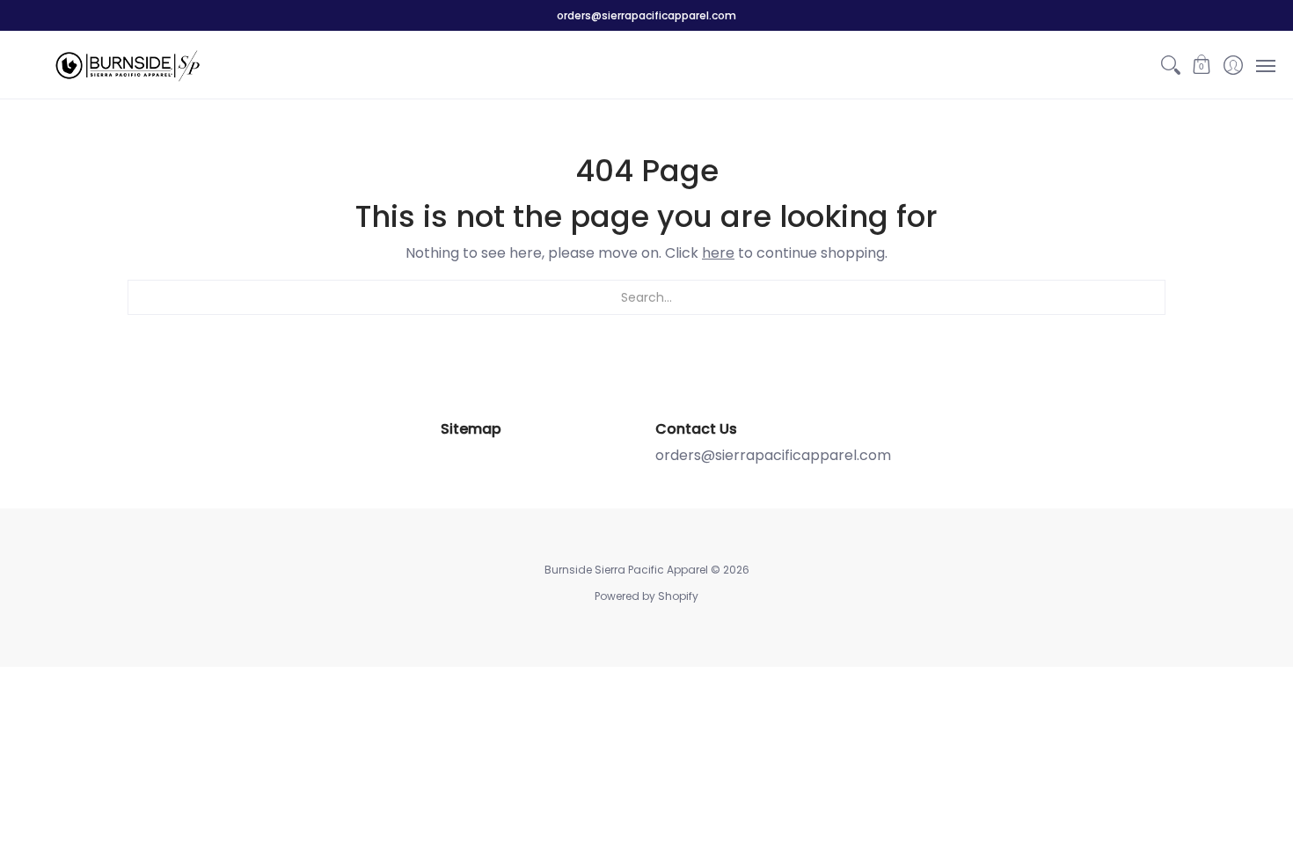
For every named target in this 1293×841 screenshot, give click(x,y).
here (718, 253)
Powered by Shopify (646, 596)
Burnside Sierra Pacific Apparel (626, 569)
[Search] (1170, 65)
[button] (1202, 65)
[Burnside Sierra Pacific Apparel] (127, 65)
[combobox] (646, 297)
